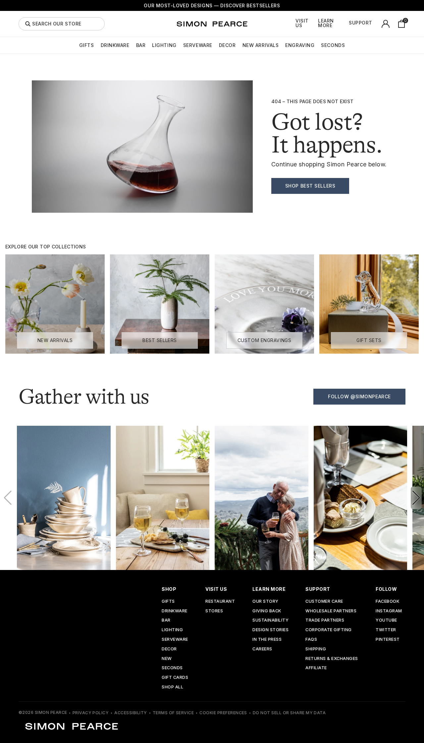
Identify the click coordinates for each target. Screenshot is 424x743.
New (167, 659)
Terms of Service (173, 712)
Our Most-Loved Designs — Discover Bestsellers (212, 5)
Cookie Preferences (223, 712)
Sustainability (270, 620)
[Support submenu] (376, 23)
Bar (141, 45)
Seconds (333, 45)
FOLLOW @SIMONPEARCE (359, 396)
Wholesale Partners (330, 611)
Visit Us (302, 23)
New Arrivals (260, 45)
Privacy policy (91, 712)
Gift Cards (175, 678)
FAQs (311, 639)
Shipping (315, 649)
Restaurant (220, 601)
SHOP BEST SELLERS (310, 186)
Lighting (164, 45)
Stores (214, 611)
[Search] (28, 24)
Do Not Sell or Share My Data (289, 712)
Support (360, 23)
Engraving (299, 45)
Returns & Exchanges (331, 659)
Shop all (172, 687)
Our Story (265, 601)
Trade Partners (324, 620)
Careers (262, 649)
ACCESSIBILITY (130, 712)
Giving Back (266, 611)
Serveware (197, 45)
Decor (227, 45)
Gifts (86, 45)
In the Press (267, 639)
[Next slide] (416, 498)
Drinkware (115, 45)
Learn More (326, 23)
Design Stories (270, 630)
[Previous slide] (7, 498)
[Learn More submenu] (347, 23)
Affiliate (316, 668)
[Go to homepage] (212, 23)
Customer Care (324, 601)
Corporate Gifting (328, 630)
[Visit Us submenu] (316, 23)
